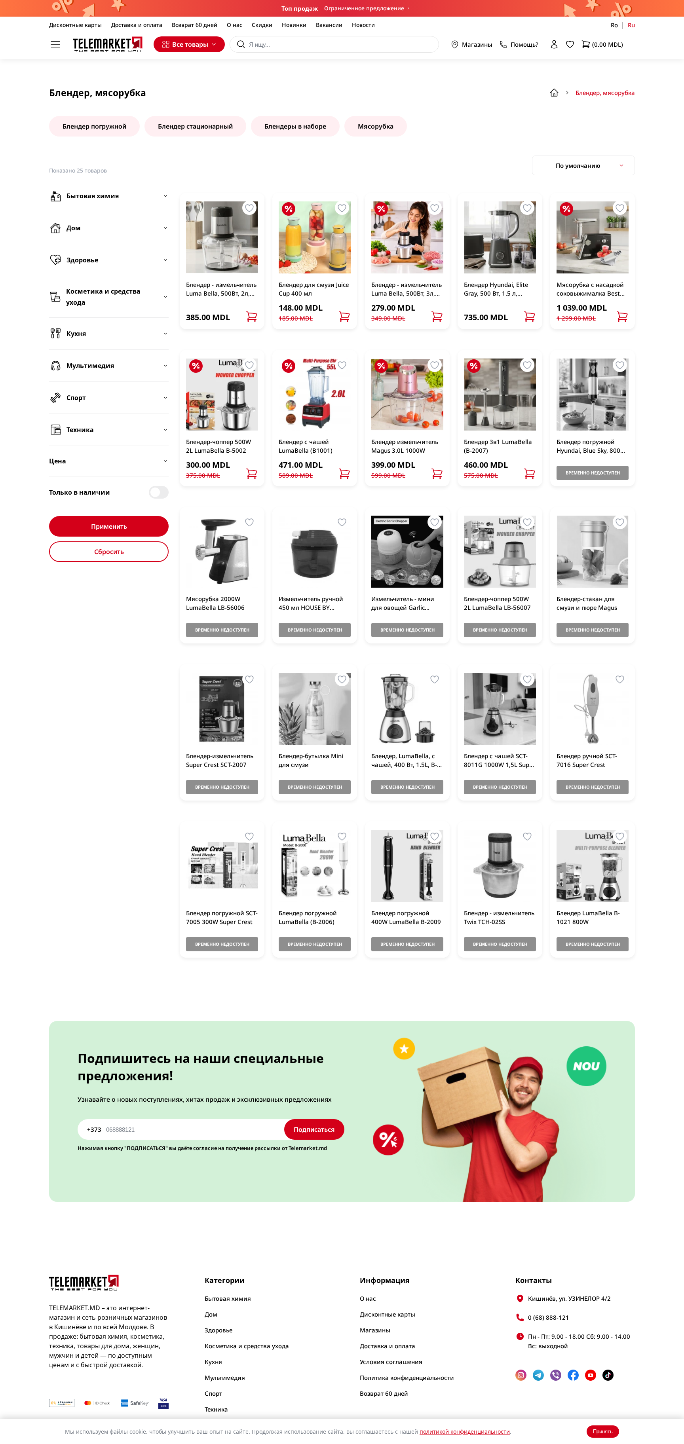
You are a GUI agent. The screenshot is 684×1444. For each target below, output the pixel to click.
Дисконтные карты (75, 24)
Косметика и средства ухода (247, 1346)
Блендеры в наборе (295, 126)
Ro (614, 25)
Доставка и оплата (136, 24)
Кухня (213, 1362)
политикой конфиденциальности (465, 1431)
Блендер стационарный (195, 126)
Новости (363, 24)
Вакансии (329, 24)
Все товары (190, 44)
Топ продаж (299, 8)
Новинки (294, 24)
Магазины (477, 44)
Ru (631, 25)
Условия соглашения (391, 1362)
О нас (234, 24)
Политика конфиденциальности (407, 1377)
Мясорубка (375, 126)
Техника (216, 1409)
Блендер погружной (94, 126)
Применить (109, 526)
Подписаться (314, 1129)
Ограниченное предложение (364, 8)
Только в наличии (79, 492)
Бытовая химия (228, 1298)
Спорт (213, 1393)
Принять (603, 1432)
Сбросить (109, 551)
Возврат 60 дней (194, 24)
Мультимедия (225, 1377)
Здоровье (218, 1330)
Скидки (262, 24)
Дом (211, 1314)
